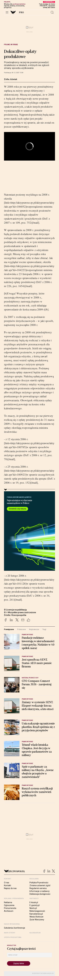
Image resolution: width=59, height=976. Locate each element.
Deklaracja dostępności (40, 894)
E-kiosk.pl (34, 902)
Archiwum (8, 911)
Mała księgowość (37, 911)
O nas (6, 882)
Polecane (21, 629)
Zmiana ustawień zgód (40, 885)
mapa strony (9, 933)
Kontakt (7, 885)
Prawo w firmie (11, 45)
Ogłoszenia (9, 905)
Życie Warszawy (37, 919)
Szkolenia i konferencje (14, 928)
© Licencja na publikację (15, 610)
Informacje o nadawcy (40, 891)
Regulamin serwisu (38, 888)
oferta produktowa (12, 937)
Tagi (44, 629)
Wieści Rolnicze (36, 917)
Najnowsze (34, 629)
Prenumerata (10, 908)
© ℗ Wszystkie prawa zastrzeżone (20, 612)
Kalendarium (35, 933)
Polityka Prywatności (39, 882)
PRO (21, 12)
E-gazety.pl (35, 905)
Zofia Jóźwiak (10, 79)
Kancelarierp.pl (36, 914)
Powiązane (9, 629)
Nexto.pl (33, 908)
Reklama (8, 902)
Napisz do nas (10, 888)
